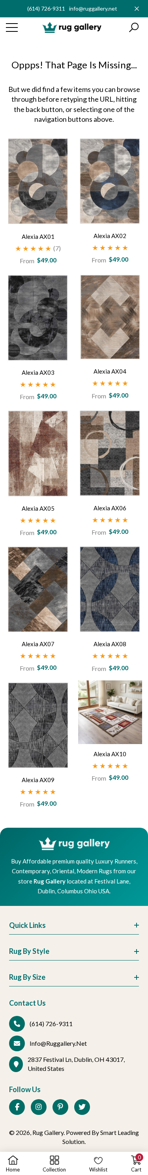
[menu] (12, 27)
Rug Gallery (48, 1132)
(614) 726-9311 (46, 8)
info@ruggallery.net (93, 8)
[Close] (136, 8)
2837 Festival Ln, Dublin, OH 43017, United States (76, 1064)
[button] (134, 27)
